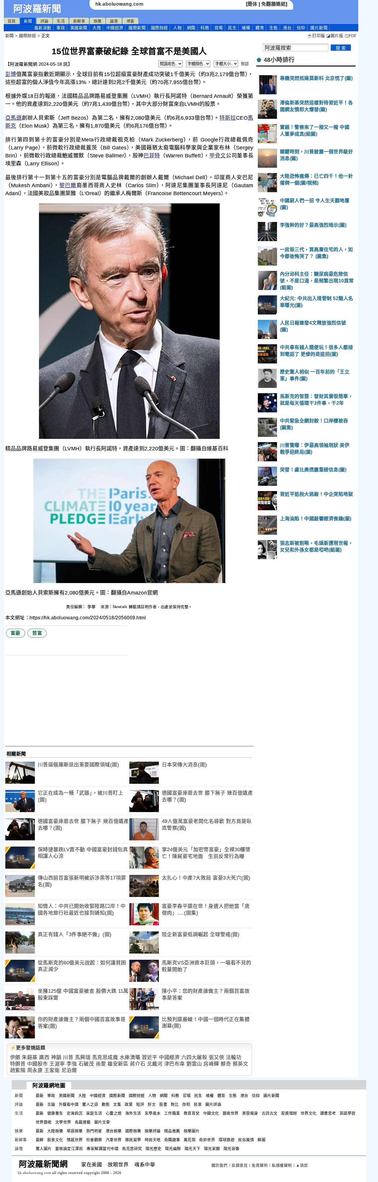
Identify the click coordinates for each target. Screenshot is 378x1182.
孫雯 (101, 1064)
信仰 (301, 27)
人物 (177, 27)
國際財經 (159, 27)
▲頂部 (302, 1165)
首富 (37, 633)
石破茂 (86, 1064)
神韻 (56, 1057)
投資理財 (289, 1113)
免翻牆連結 (273, 3)
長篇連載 (83, 1122)
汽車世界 (114, 1139)
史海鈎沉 (75, 1113)
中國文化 (211, 1113)
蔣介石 (138, 1064)
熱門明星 (94, 1131)
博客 (130, 21)
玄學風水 (153, 1113)
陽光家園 (212, 1148)
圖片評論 (213, 1104)
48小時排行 (279, 60)
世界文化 (309, 1113)
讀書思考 (328, 1113)
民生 (232, 27)
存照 (186, 1104)
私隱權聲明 (282, 1165)
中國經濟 (114, 27)
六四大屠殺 (194, 1057)
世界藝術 (44, 1122)
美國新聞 (78, 27)
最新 (42, 27)
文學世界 (63, 1122)
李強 (71, 1064)
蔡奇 (226, 1064)
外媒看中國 (69, 1104)
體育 (259, 27)
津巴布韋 (174, 1064)
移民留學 (133, 1139)
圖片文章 (102, 1122)
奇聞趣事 (172, 1139)
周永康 (35, 1070)
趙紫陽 (18, 1070)
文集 (117, 1104)
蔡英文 (240, 1064)
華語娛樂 (75, 1131)
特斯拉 (227, 118)
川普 (68, 1057)
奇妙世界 (207, 1139)
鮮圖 (261, 1139)
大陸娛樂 (55, 1131)
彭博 (10, 74)
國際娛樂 (133, 1131)
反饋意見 (239, 1165)
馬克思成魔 (105, 1057)
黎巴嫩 (67, 185)
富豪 (15, 633)
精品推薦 (172, 1131)
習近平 (149, 1057)
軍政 (60, 27)
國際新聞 (137, 27)
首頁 (12, 21)
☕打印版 (316, 36)
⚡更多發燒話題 (27, 1047)
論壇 (114, 21)
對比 (175, 1104)
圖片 (319, 27)
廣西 (44, 1057)
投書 (163, 1104)
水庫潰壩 (130, 1057)
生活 (61, 21)
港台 (287, 27)
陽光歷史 (154, 1148)
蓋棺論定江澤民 (69, 1148)
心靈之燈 (114, 1113)
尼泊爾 (69, 1070)
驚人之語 (90, 1104)
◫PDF (351, 36)
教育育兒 (192, 1113)
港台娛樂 (114, 1131)
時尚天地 (153, 1139)
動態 (106, 1104)
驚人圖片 (44, 1148)
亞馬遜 (13, 118)
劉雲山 (194, 1064)
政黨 (129, 1104)
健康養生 (55, 1113)
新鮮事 (79, 21)
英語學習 (348, 1113)
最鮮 (40, 1139)
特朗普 (18, 1064)
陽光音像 (231, 1148)
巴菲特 (152, 156)
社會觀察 (94, 1139)
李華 (92, 607)
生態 (273, 27)
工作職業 (172, 1113)
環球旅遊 (226, 1139)
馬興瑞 (83, 1057)
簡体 (252, 3)
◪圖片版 (334, 36)
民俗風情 (246, 1139)
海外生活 (133, 1113)
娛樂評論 (153, 1131)
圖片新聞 (271, 1095)
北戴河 (155, 1064)
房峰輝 (211, 1064)
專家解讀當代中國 (102, 1148)
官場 (218, 27)
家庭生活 (94, 1113)
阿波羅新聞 (37, 9)
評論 (44, 21)
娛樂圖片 (192, 1131)
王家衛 (52, 1070)
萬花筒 (190, 1139)
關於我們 (219, 1165)
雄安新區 (117, 1064)
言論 (51, 1104)
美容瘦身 (250, 1113)
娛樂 (98, 21)
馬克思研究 (132, 1148)
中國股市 (37, 1064)
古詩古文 (270, 1113)
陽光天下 (193, 1148)
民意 (198, 1104)
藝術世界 (231, 1113)
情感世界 (75, 1139)
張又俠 (216, 1057)
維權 (246, 27)
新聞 (28, 21)
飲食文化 (55, 1139)
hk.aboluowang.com (119, 3)
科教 (205, 27)
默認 (245, 64)
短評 (140, 1104)
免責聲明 (260, 1165)
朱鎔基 (30, 1057)
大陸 (96, 27)
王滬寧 (57, 1064)
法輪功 (234, 1057)
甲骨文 (217, 156)
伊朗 (15, 1057)
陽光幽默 (173, 1148)
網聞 (191, 27)
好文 (152, 1104)
